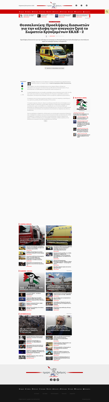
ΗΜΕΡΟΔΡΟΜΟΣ (52, 36)
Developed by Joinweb (86, 399)
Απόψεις (28, 11)
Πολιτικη (58, 21)
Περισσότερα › (87, 18)
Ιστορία (71, 11)
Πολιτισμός (64, 11)
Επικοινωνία (64, 393)
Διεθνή (49, 11)
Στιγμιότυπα (79, 11)
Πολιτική (35, 11)
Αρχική (22, 11)
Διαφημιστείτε (72, 393)
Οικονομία (42, 11)
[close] (100, 4)
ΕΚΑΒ (45, 120)
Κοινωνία (56, 11)
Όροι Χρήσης (45, 393)
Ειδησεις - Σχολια (52, 21)
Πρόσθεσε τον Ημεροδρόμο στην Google (55, 68)
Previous (19, 16)
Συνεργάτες (87, 11)
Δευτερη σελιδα (25, 314)
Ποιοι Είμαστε (36, 393)
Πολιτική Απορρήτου (54, 393)
